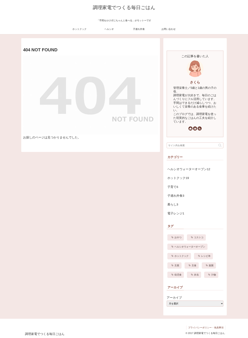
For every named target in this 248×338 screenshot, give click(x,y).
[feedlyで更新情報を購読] (195, 128)
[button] (220, 145)
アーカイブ (174, 297)
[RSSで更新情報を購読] (200, 128)
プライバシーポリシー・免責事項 (206, 327)
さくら (195, 82)
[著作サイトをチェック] (190, 128)
